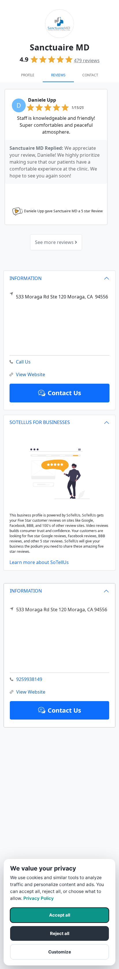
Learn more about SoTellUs (39, 562)
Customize (59, 952)
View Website (30, 692)
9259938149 (29, 679)
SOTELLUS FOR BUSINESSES (40, 422)
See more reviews (55, 242)
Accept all (59, 915)
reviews (87, 60)
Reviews (58, 75)
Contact (90, 75)
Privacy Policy (38, 898)
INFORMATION (26, 591)
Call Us (23, 362)
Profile (27, 75)
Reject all (59, 933)
